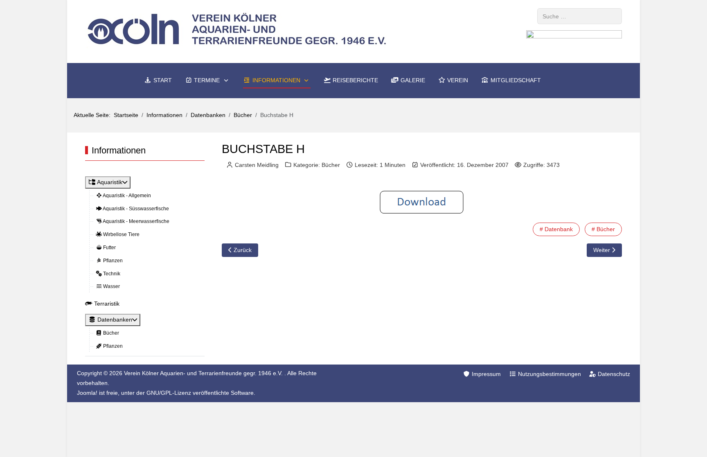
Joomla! (87, 392)
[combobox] (579, 16)
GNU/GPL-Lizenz (168, 392)
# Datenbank (556, 229)
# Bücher (603, 229)
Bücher (331, 165)
